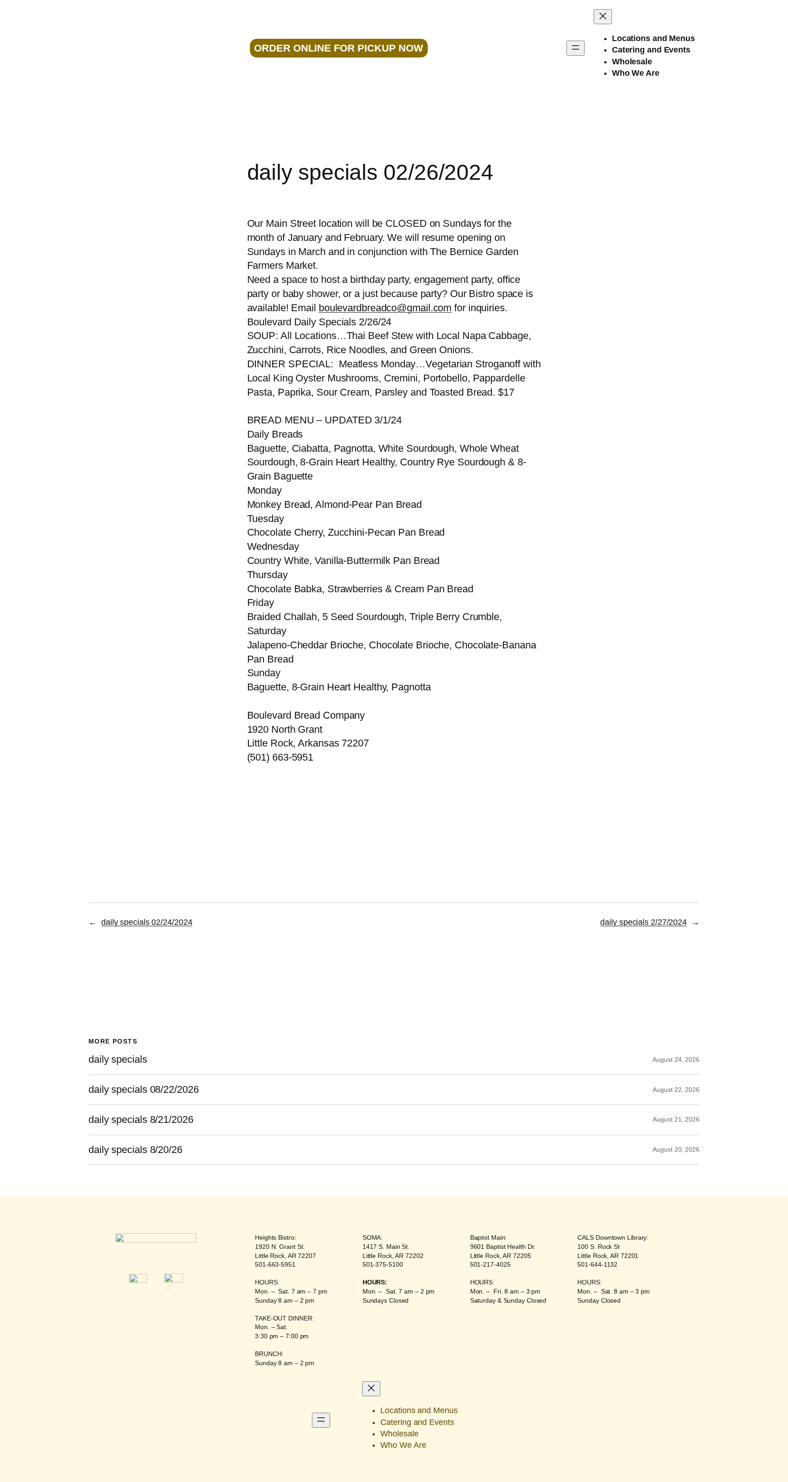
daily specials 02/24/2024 (146, 922)
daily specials (117, 1059)
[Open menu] (575, 48)
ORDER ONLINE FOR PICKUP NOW (338, 48)
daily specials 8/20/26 (135, 1149)
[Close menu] (603, 16)
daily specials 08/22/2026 (143, 1089)
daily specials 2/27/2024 (643, 922)
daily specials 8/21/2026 (140, 1119)
